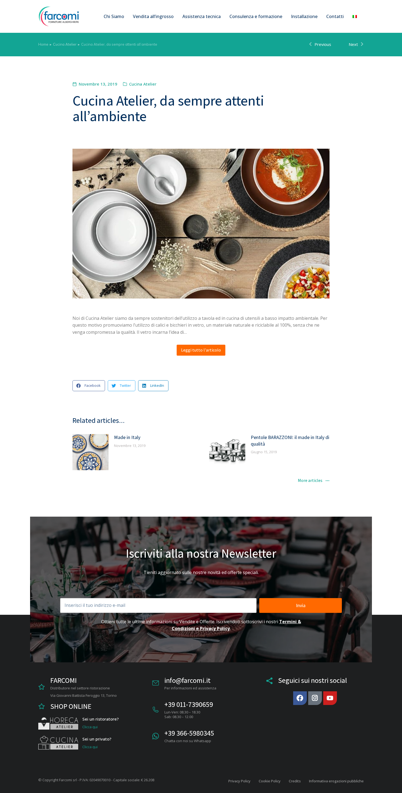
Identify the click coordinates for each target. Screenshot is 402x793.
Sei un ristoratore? (100, 719)
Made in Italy (127, 437)
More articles (310, 480)
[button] (88, 385)
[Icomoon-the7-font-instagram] (315, 698)
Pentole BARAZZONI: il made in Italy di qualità (290, 440)
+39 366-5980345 (189, 733)
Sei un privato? (96, 739)
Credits (295, 781)
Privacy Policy (239, 781)
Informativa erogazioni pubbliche (336, 781)
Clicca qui (90, 726)
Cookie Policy (270, 781)
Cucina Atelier (142, 84)
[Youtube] (330, 698)
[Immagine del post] (90, 452)
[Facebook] (300, 698)
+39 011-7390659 (188, 704)
